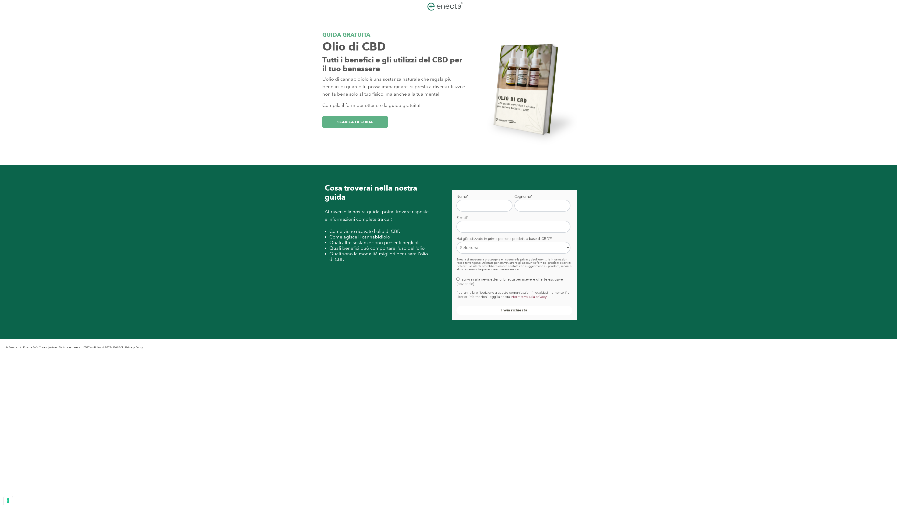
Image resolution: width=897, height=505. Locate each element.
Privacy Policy (134, 347)
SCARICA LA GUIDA (355, 122)
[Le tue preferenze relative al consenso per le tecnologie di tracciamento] (8, 500)
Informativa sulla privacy (529, 297)
